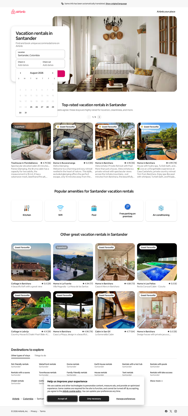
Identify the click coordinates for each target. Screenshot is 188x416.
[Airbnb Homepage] (18, 11)
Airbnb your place (166, 11)
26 (36, 107)
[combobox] (40, 55)
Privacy (34, 411)
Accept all (62, 398)
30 (20, 112)
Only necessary (94, 398)
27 (42, 107)
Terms (43, 411)
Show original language (116, 3)
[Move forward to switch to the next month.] (52, 73)
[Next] (99, 117)
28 (47, 107)
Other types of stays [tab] (20, 355)
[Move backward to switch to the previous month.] (20, 73)
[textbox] (28, 65)
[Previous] (89, 117)
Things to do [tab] (40, 355)
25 (31, 107)
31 (26, 112)
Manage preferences (125, 398)
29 (53, 107)
